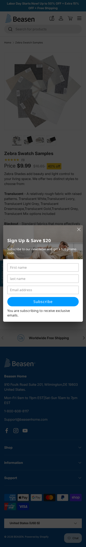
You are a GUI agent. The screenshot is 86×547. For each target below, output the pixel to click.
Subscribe (43, 301)
